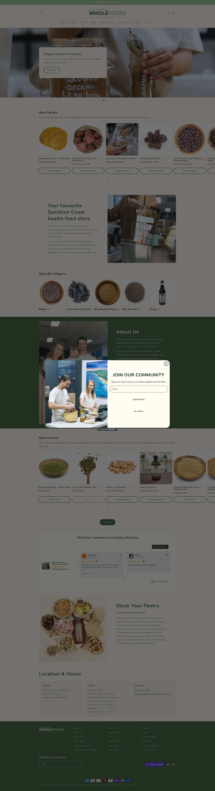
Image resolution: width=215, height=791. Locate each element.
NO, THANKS (138, 411)
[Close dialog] (166, 363)
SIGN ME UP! (139, 399)
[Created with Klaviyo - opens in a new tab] (107, 429)
